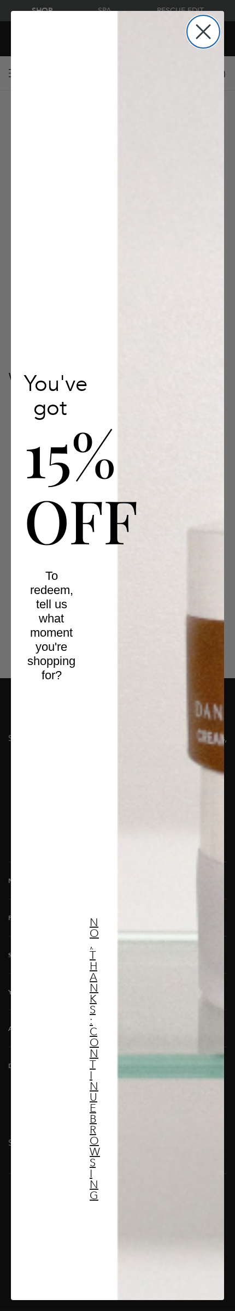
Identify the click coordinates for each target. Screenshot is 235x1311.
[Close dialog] (203, 31)
